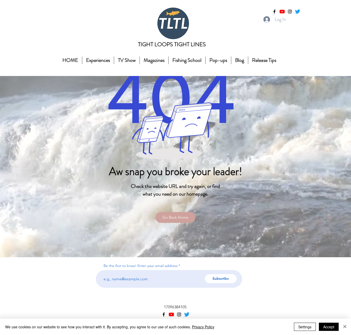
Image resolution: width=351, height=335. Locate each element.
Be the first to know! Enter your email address (141, 265)
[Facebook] (274, 11)
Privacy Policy (203, 326)
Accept (328, 326)
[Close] (345, 327)
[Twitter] (297, 11)
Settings (304, 326)
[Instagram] (289, 11)
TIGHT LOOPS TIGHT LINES (172, 44)
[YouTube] (282, 11)
